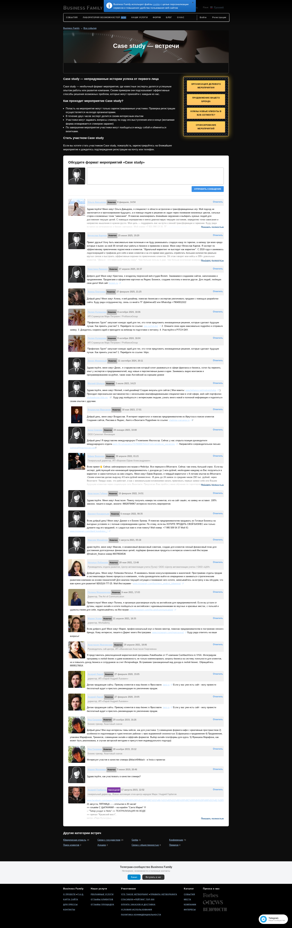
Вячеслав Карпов (97, 235)
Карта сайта (70, 899)
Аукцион (102, 845)
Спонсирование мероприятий (206, 127)
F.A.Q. (81, 894)
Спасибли (127, 899)
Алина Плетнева (96, 291)
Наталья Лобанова (98, 562)
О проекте (69, 894)
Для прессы (70, 904)
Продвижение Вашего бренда (206, 100)
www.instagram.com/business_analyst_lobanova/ (157, 583)
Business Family (71, 28)
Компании (190, 904)
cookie (156, 4)
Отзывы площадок (102, 904)
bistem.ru (113, 283)
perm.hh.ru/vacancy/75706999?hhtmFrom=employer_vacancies (144, 444)
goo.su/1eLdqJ (151, 326)
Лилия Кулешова (97, 312)
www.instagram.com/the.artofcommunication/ (151, 609)
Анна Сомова (95, 430)
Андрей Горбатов (97, 790)
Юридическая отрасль (74, 840)
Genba (135, 840)
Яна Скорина (95, 719)
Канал (134, 877)
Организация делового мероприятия (206, 86)
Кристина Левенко (98, 269)
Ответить (218, 202)
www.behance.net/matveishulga (200, 390)
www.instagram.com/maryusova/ (168, 632)
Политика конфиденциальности (141, 915)
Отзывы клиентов (102, 899)
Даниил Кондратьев (98, 513)
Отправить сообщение (207, 189)
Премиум (173, 845)
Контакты (69, 910)
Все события (89, 28)
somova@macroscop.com (83, 447)
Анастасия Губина (97, 493)
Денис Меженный (97, 360)
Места (187, 899)
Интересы (190, 910)
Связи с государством (109, 840)
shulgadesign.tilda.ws (97, 397)
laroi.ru (166, 684)
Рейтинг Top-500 (144, 899)
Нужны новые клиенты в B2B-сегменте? (206, 113)
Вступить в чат (153, 877)
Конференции (176, 840)
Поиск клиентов (71, 845)
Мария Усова (95, 618)
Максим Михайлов (98, 540)
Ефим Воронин (96, 456)
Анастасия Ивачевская (100, 644)
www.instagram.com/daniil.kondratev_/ (88, 531)
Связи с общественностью (145, 845)
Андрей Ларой (95, 674)
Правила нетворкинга (163, 894)
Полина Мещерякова (99, 592)
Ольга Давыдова (97, 202)
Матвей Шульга (96, 383)
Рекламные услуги (102, 894)
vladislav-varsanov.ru (179, 420)
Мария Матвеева (97, 769)
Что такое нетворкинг (134, 894)
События (189, 894)
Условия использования (136, 910)
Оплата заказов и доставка (138, 904)
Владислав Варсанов (99, 409)
